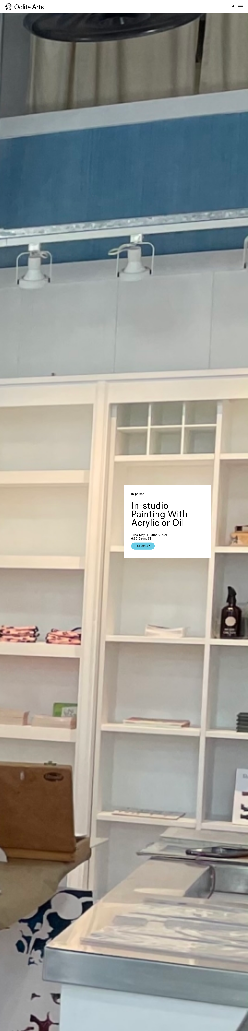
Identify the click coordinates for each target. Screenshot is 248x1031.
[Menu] (239, 6)
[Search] (233, 6)
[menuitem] (233, 6)
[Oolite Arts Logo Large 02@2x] (26, 6)
